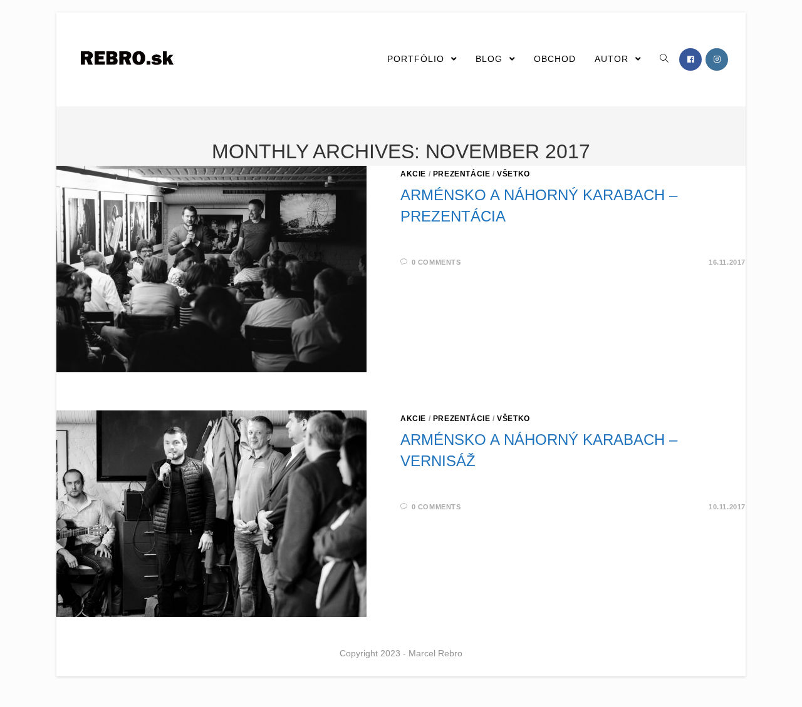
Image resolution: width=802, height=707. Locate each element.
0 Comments (436, 262)
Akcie (413, 174)
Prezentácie (462, 174)
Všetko (513, 174)
